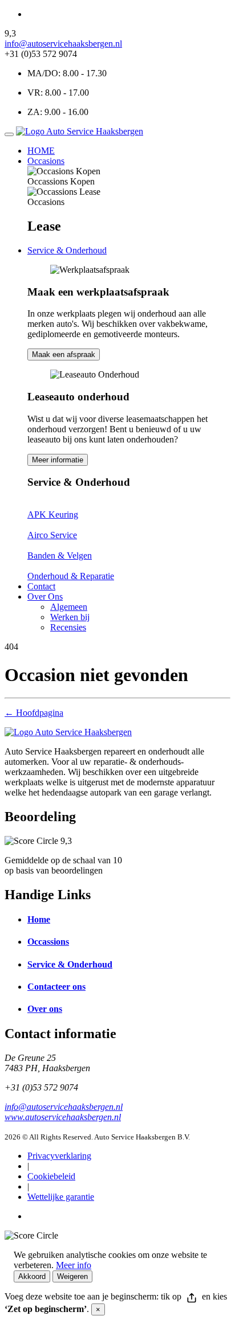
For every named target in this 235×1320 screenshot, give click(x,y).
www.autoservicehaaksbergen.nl (63, 1117)
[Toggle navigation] (9, 134)
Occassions (48, 941)
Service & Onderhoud (67, 250)
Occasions (45, 161)
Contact (41, 586)
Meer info (73, 1265)
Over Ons (45, 596)
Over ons (44, 1009)
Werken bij (70, 617)
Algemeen (68, 607)
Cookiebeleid (51, 1176)
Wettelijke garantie (60, 1197)
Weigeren (72, 1276)
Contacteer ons (56, 986)
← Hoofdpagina (34, 713)
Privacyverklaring (59, 1156)
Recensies (68, 627)
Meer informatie (57, 460)
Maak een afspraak (63, 354)
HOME (41, 150)
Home (38, 919)
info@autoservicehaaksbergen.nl (63, 43)
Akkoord (32, 1276)
